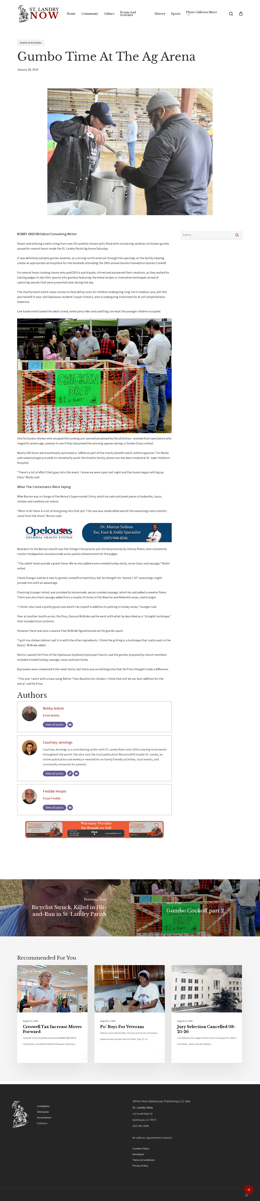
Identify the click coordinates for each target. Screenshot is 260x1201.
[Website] (70, 773)
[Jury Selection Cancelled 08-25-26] (206, 1014)
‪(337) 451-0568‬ (140, 1126)
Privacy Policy (140, 1166)
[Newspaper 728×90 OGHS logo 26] (94, 544)
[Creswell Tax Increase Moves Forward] (52, 1014)
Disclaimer (138, 1154)
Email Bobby (51, 715)
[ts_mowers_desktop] (94, 840)
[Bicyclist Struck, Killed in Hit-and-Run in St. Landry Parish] (65, 907)
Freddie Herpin (54, 791)
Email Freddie (52, 798)
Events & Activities (30, 43)
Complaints (43, 1106)
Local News (32, 971)
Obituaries (43, 1112)
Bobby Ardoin (53, 708)
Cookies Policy (140, 1149)
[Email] (70, 724)
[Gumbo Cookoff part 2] (195, 907)
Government (44, 1118)
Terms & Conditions (143, 1160)
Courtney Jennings (57, 742)
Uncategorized (113, 971)
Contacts (42, 1123)
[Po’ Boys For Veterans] (129, 1014)
